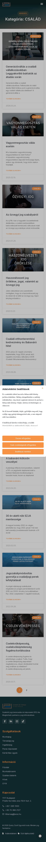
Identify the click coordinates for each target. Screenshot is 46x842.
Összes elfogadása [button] (23, 438)
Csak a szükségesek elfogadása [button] (23, 445)
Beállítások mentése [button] (23, 452)
